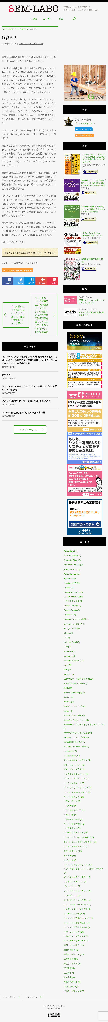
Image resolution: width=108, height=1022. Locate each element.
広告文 (67, 973)
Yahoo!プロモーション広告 (76, 733)
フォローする (85, 129)
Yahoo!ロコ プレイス (73, 742)
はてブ (32, 283)
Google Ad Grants (72, 592)
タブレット (69, 860)
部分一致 (70, 815)
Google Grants (70, 610)
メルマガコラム (70, 895)
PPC (66, 670)
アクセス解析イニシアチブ (75, 760)
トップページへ (28, 429)
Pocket (54, 283)
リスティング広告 (71, 913)
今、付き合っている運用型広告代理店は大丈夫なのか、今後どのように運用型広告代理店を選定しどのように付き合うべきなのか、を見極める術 (41, 315)
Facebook (9, 283)
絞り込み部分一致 (73, 810)
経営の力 (6, 375)
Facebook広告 (70, 583)
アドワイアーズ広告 (72, 769)
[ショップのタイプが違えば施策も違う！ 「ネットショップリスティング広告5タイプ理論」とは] (84, 387)
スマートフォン (70, 851)
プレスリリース (70, 886)
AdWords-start (70, 574)
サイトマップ (31, 997)
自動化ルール (70, 986)
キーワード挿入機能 (72, 824)
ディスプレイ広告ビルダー (75, 877)
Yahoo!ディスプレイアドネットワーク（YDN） (84, 724)
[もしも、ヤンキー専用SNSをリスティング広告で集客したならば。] (84, 463)
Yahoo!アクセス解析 (73, 715)
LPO (66, 647)
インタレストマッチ (72, 783)
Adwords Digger (71, 555)
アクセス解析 (70, 756)
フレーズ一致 (71, 801)
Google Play (69, 615)
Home (34, 19)
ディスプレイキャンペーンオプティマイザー (85, 869)
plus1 (66, 665)
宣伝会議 (68, 968)
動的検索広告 (70, 950)
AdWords (68, 551)
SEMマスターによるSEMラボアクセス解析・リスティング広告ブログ (81, 8)
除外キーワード (72, 819)
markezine (68, 651)
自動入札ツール (70, 982)
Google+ (43, 283)
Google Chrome (71, 605)
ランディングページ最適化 (75, 909)
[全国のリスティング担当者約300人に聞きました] (84, 431)
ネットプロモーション (73, 881)
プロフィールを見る (83, 123)
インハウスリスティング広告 (76, 788)
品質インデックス (71, 954)
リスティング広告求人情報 (75, 927)
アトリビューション (72, 765)
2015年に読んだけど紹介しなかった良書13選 (23, 412)
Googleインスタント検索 (75, 619)
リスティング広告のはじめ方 (76, 918)
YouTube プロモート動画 (75, 746)
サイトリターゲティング (74, 846)
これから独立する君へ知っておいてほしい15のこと (26, 401)
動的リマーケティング (75, 936)
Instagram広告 (70, 628)
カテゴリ (47, 19)
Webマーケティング (73, 706)
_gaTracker (69, 751)
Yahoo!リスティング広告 (75, 737)
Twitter (21, 283)
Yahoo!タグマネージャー (75, 720)
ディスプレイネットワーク (75, 865)
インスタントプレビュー (74, 774)
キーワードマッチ (71, 797)
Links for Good (70, 642)
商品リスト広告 (70, 963)
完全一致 (70, 805)
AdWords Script (70, 569)
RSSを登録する (86, 135)
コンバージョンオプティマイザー (78, 842)
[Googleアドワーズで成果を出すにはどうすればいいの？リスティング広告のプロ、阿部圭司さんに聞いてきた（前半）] (84, 496)
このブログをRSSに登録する (19, 270)
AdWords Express (72, 565)
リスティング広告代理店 (74, 923)
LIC (65, 637)
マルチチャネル (72, 601)
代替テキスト (71, 828)
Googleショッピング (73, 624)
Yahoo (66, 711)
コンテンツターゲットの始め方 (77, 837)
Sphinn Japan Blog (72, 692)
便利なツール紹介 (71, 945)
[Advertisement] (85, 44)
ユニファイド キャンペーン (76, 904)
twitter (66, 697)
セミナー (68, 855)
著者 (60, 19)
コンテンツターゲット (73, 833)
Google (67, 587)
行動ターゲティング (72, 991)
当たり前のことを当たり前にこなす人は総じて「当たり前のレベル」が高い (18, 315)
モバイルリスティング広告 (75, 900)
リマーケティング (71, 932)
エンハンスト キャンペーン (76, 792)
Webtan (67, 702)
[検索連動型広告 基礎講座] (84, 534)
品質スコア (69, 959)
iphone (67, 633)
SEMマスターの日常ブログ (31, 43)
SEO (66, 688)
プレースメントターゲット (75, 891)
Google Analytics (71, 597)
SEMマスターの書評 (73, 683)
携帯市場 (68, 977)
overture (67, 656)
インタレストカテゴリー (74, 778)
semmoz (67, 674)
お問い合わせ (9, 997)
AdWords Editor (71, 560)
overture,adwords (71, 660)
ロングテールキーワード (74, 941)
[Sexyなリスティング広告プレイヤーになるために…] (84, 349)
